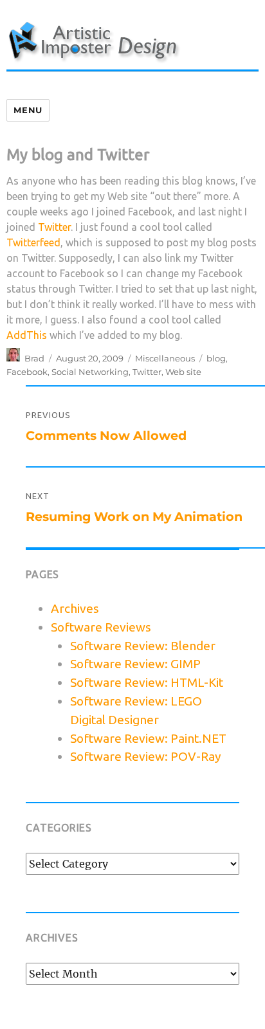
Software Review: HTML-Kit (146, 682)
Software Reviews (101, 627)
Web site (183, 372)
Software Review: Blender (142, 646)
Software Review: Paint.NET (148, 738)
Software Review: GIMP (135, 664)
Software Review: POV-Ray (145, 756)
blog (216, 358)
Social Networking (90, 372)
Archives (75, 608)
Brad (34, 358)
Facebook (27, 372)
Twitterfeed (33, 242)
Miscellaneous (165, 358)
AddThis (26, 335)
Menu (28, 110)
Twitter (54, 227)
